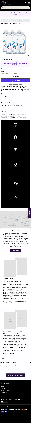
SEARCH (3, 386)
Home (3, 20)
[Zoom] (29, 55)
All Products (16, 20)
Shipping (3, 73)
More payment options (15, 84)
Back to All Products (16, 375)
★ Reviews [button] (29, 213)
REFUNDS (3, 388)
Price (3, 68)
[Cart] (25, 3)
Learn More (15, 250)
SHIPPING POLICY (5, 390)
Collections (9, 20)
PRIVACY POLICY (5, 392)
